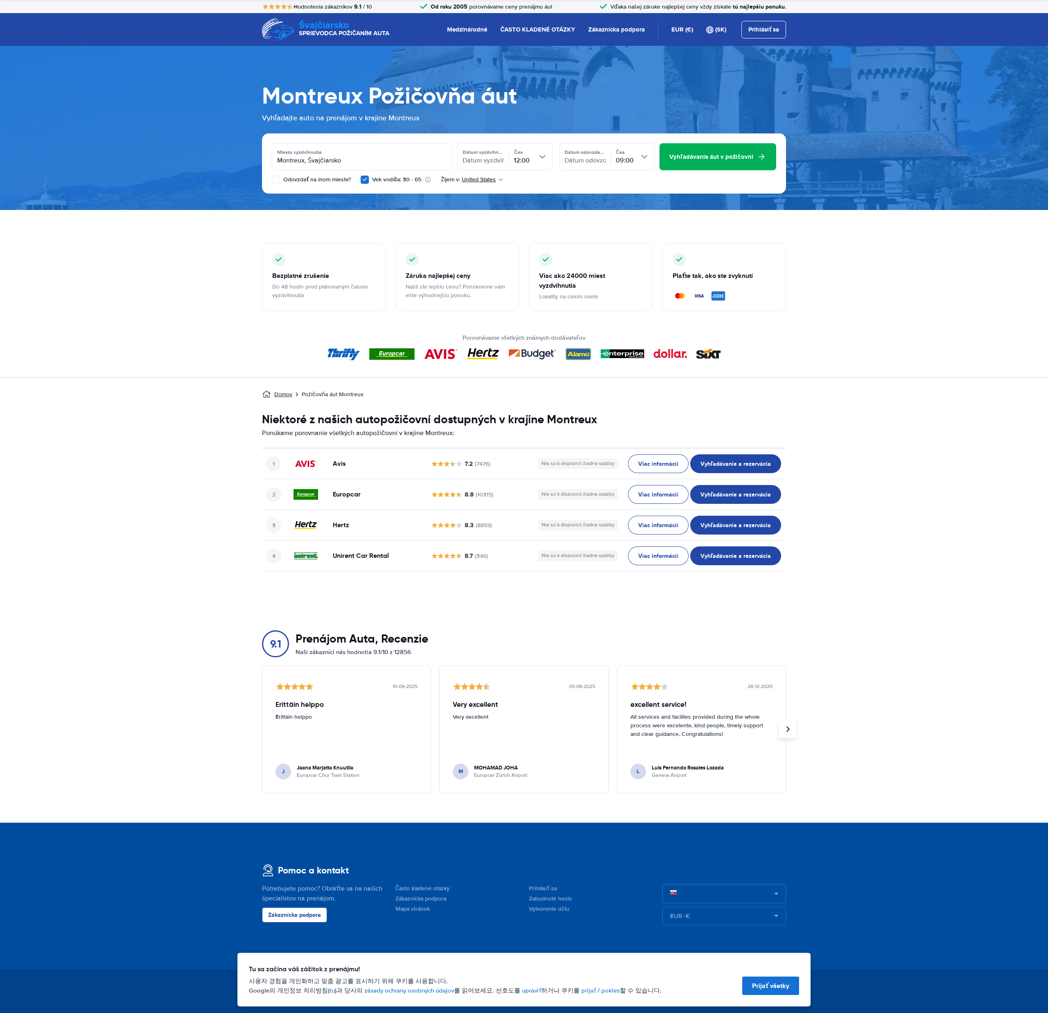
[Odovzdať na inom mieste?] (276, 180)
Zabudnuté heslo (550, 898)
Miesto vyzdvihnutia (299, 152)
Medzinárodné (467, 29)
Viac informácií (658, 464)
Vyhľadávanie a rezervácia (735, 464)
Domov (283, 394)
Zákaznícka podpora (616, 29)
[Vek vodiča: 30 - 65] (365, 180)
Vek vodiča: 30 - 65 (396, 179)
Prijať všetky (770, 985)
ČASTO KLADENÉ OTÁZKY (537, 29)
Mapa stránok (412, 908)
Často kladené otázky (422, 888)
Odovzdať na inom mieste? (316, 179)
